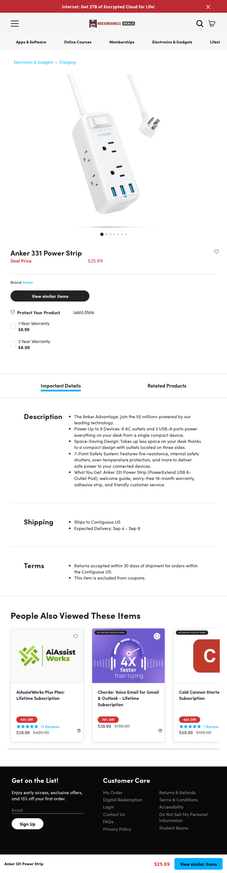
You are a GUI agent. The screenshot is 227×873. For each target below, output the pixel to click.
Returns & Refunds (177, 792)
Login (108, 807)
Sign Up (27, 824)
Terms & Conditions (178, 799)
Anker (28, 282)
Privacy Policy (117, 829)
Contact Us (114, 814)
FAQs (108, 821)
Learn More (83, 312)
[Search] (199, 23)
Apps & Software (31, 42)
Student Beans (173, 828)
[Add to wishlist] (216, 251)
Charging (67, 62)
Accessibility (171, 807)
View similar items (50, 296)
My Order (113, 792)
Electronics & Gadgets (172, 42)
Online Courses (78, 42)
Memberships (122, 42)
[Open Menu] (16, 23)
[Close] (208, 6)
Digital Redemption (122, 799)
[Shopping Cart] (211, 23)
